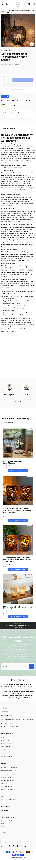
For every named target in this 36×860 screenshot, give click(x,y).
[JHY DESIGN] (4, 711)
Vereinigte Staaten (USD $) (9, 842)
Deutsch (24, 842)
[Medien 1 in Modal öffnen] (18, 30)
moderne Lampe (6, 199)
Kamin (26, 394)
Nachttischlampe (22, 173)
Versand (3, 67)
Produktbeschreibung (8, 128)
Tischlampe (8, 150)
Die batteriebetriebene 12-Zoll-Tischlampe (14, 318)
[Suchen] (29, 4)
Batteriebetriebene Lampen (9, 394)
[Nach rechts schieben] (33, 31)
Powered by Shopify (22, 857)
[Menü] (2, 4)
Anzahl (5, 76)
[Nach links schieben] (3, 31)
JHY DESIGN (6, 51)
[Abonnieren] (31, 666)
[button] (18, 85)
